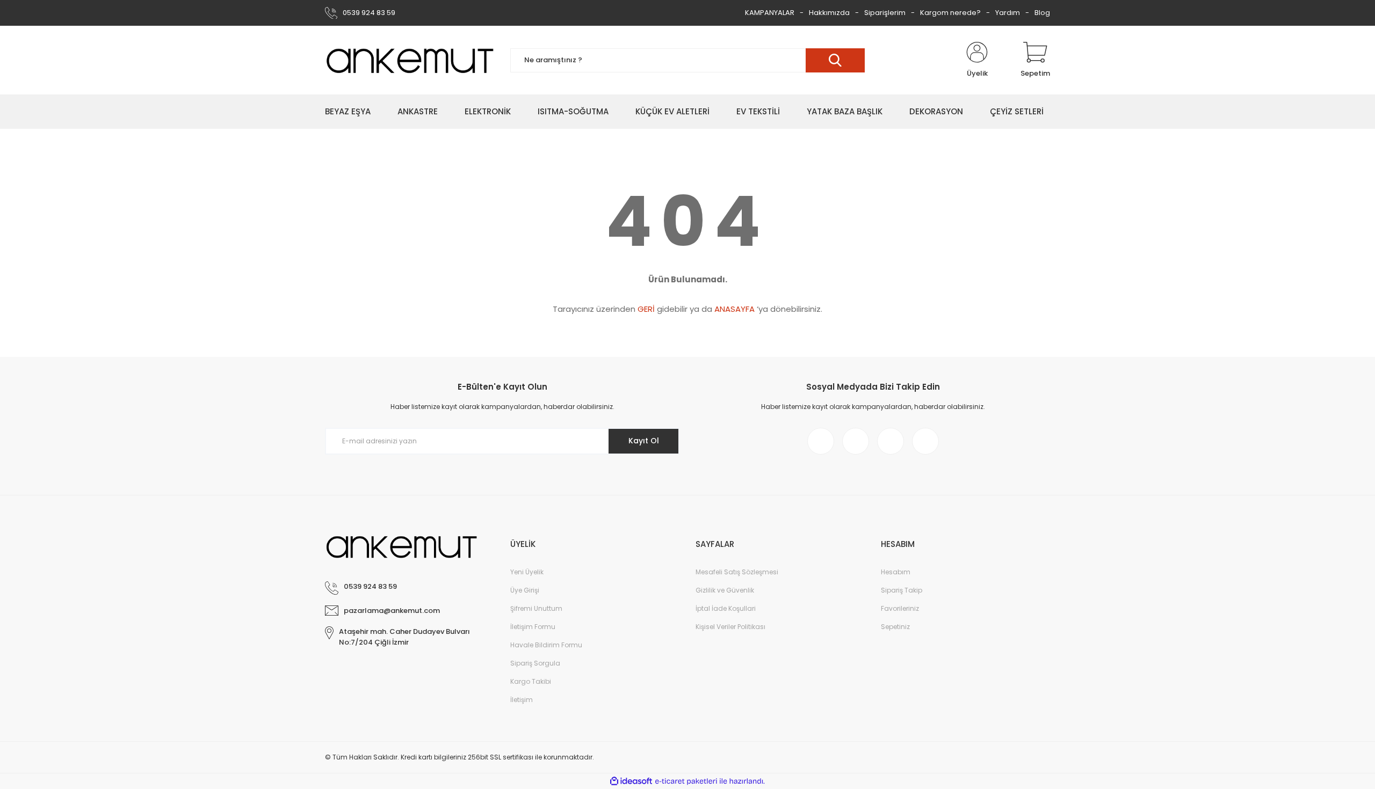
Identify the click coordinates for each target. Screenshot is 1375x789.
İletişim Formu (532, 626)
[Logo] (409, 60)
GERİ (646, 309)
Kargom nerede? (950, 13)
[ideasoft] (631, 781)
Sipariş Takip (901, 590)
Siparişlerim (885, 13)
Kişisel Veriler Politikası (730, 626)
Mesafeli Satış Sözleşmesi (737, 571)
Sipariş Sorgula (535, 663)
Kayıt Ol (643, 440)
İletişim (521, 699)
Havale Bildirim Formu (546, 644)
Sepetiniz (895, 626)
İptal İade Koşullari (726, 608)
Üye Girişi (524, 590)
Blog (1042, 13)
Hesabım (895, 571)
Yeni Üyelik (527, 571)
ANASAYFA (734, 309)
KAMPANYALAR (769, 13)
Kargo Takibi (530, 681)
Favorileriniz (900, 608)
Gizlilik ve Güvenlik (725, 590)
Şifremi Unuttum (536, 608)
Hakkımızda (829, 13)
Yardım (1007, 13)
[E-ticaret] (686, 781)
